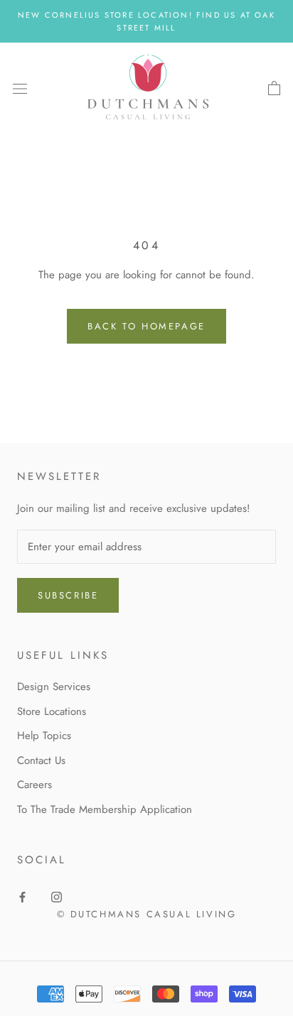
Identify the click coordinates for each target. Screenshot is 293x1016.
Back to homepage (146, 326)
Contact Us (41, 760)
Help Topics (44, 735)
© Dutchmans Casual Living (147, 914)
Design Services (53, 686)
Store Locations (51, 711)
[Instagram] (56, 896)
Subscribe (68, 595)
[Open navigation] (20, 88)
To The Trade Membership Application (104, 809)
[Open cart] (274, 89)
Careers (34, 784)
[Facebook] (22, 896)
